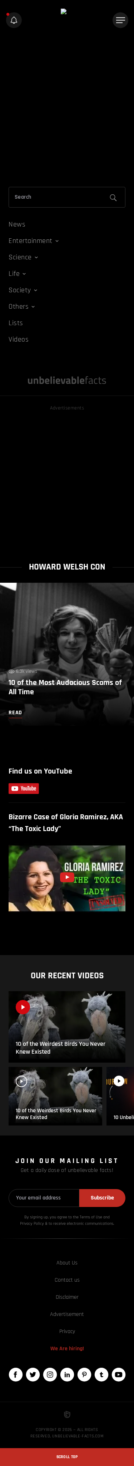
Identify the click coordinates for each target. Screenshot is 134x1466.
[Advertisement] (67, 109)
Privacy (67, 1331)
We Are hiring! (67, 1348)
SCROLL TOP (67, 1457)
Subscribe (102, 1198)
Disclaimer (67, 1297)
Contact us (67, 1280)
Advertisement (67, 1314)
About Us (67, 1263)
